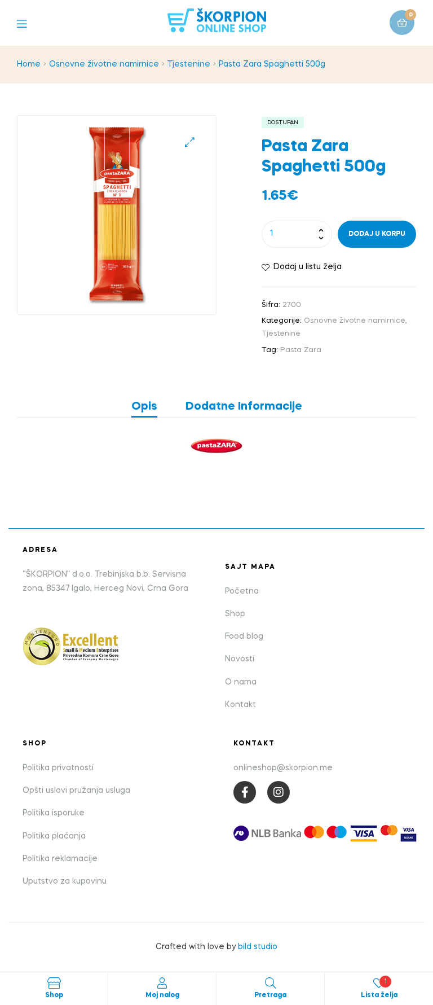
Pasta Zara (300, 350)
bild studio (257, 947)
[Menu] (30, 22)
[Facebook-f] (244, 792)
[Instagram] (278, 792)
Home (29, 64)
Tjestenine (188, 64)
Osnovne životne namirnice (104, 64)
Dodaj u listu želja (307, 267)
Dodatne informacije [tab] (243, 406)
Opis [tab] (144, 406)
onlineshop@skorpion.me (283, 768)
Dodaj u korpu (376, 234)
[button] (189, 142)
